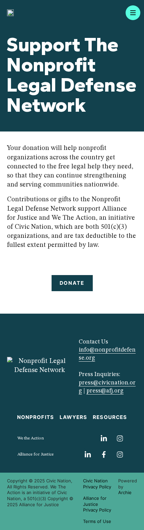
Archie (125, 492)
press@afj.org (105, 391)
